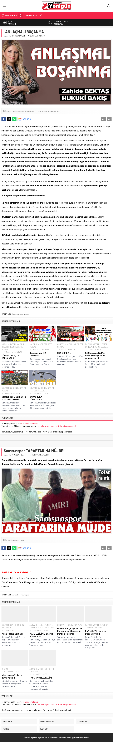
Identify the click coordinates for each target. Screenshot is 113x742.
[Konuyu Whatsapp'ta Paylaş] (14, 119)
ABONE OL (27, 119)
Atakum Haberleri (36, 625)
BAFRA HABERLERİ (93, 344)
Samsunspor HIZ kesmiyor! (37, 354)
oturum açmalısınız (29, 423)
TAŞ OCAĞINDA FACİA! (40, 677)
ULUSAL (4, 349)
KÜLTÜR (96, 347)
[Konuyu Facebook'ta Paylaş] (3, 119)
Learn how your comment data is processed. (56, 426)
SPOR (50, 344)
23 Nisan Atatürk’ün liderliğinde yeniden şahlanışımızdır (95, 355)
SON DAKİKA (17, 347)
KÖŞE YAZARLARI (19, 36)
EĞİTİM (105, 344)
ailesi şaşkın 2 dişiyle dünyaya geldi (11, 676)
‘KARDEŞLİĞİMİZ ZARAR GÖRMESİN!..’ (41, 635)
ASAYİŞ (4, 344)
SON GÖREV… (64, 353)
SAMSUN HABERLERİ (38, 344)
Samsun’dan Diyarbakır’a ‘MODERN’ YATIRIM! (13, 398)
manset (26, 314)
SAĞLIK (13, 625)
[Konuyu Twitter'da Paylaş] (9, 119)
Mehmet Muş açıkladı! (12, 633)
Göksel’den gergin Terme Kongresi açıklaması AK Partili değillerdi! (70, 631)
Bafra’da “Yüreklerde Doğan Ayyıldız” (95, 632)
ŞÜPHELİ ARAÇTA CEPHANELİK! (10, 356)
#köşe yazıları (17, 314)
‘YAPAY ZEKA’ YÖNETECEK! (36, 398)
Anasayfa (7, 36)
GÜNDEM (12, 344)
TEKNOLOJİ (34, 391)
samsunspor (24, 595)
